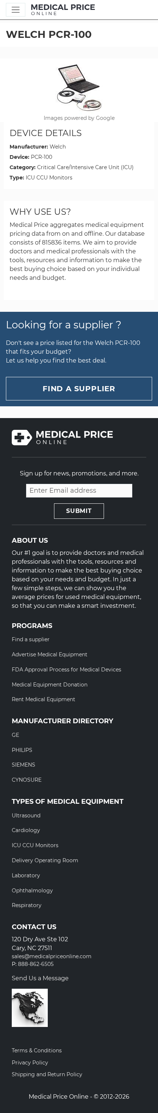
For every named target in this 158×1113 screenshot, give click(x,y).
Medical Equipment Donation (49, 684)
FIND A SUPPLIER (79, 388)
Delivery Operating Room (45, 860)
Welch (58, 146)
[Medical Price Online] (63, 9)
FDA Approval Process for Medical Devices (66, 669)
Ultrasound (26, 815)
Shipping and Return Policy (47, 1074)
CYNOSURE (27, 780)
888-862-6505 (36, 964)
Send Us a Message (40, 978)
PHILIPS (22, 750)
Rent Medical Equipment (43, 699)
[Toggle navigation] (15, 10)
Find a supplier (31, 639)
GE (15, 735)
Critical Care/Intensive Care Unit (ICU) (85, 167)
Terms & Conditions (37, 1050)
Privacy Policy (30, 1062)
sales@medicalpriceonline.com (51, 956)
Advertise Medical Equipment (49, 654)
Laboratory (26, 875)
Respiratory (27, 905)
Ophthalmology (32, 890)
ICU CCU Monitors (49, 177)
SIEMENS (23, 764)
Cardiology (26, 830)
